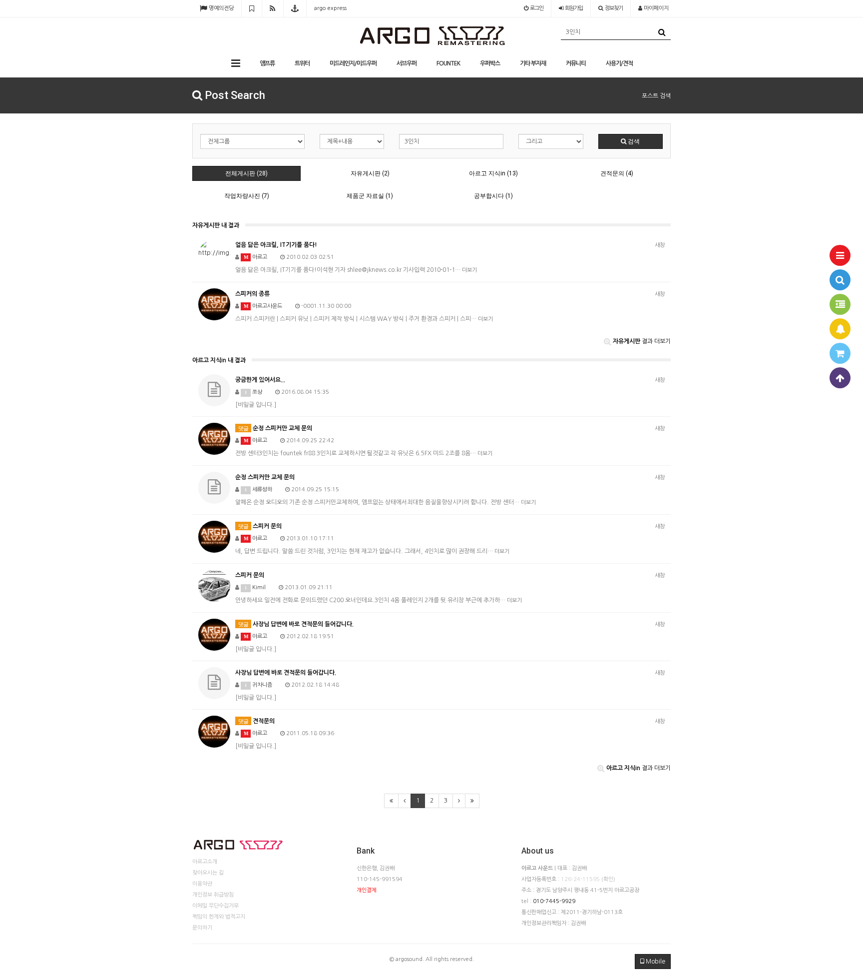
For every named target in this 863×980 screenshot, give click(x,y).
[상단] (840, 377)
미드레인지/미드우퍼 (353, 63)
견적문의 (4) (616, 173)
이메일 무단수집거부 (215, 906)
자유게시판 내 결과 (215, 225)
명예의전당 (220, 8)
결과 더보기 (642, 341)
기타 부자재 (533, 63)
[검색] (840, 279)
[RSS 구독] (272, 8)
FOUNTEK (448, 63)
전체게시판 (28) (246, 173)
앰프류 (267, 63)
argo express (330, 8)
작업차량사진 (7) (246, 195)
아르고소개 (204, 862)
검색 (633, 141)
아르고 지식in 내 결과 (219, 360)
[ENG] (295, 8)
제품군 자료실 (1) (370, 195)
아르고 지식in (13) (493, 173)
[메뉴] (840, 255)
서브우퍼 (407, 63)
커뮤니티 (576, 63)
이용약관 (202, 884)
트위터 (302, 63)
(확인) (608, 879)
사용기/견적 (619, 63)
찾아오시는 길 (208, 873)
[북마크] (252, 8)
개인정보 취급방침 (213, 895)
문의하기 (202, 928)
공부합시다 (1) (493, 195)
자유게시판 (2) (370, 173)
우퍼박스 (490, 63)
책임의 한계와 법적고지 (218, 917)
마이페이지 (655, 8)
